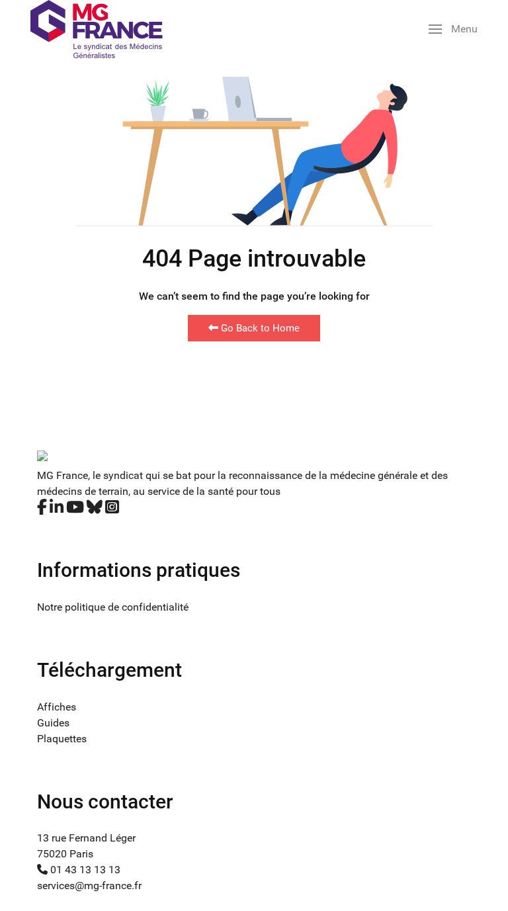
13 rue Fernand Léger (86, 838)
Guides (53, 722)
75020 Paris (65, 853)
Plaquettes (62, 738)
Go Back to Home (259, 328)
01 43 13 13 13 (84, 869)
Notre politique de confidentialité (113, 607)
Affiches (56, 707)
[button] (453, 29)
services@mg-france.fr (89, 885)
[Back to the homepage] (96, 29)
